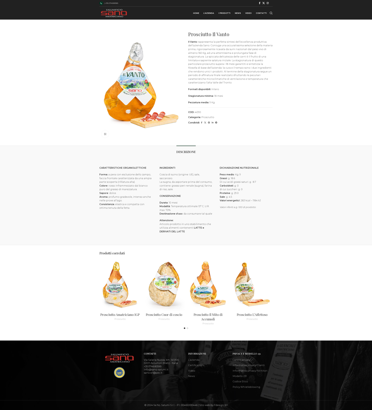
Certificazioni (196, 365)
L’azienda (194, 360)
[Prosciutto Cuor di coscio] (164, 284)
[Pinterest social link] (209, 123)
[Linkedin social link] (212, 123)
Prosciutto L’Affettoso (252, 314)
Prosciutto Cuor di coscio (164, 314)
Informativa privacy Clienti (249, 365)
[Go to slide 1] (184, 328)
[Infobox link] (108, 3)
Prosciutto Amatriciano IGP (120, 314)
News (191, 376)
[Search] (271, 13)
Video (191, 370)
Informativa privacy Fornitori (250, 370)
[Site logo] (113, 12)
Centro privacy (241, 360)
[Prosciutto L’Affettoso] (252, 284)
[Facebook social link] (259, 3)
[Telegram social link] (216, 123)
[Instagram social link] (268, 3)
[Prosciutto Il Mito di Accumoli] (208, 284)
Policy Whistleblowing (246, 387)
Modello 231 (240, 376)
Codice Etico (240, 381)
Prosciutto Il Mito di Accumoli (208, 316)
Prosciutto (207, 117)
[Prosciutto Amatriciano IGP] (120, 284)
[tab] (186, 150)
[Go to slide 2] (187, 328)
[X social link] (263, 3)
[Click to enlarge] (105, 134)
